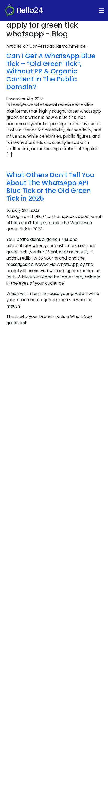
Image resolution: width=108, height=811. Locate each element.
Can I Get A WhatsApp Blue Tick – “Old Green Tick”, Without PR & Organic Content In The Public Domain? (50, 71)
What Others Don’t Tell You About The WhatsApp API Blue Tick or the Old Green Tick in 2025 (50, 186)
